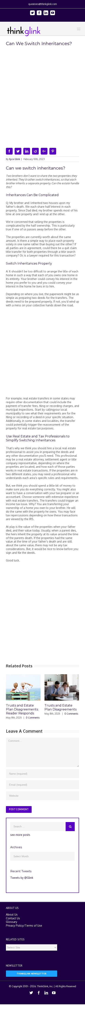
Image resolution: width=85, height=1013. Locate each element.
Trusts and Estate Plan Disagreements (56, 707)
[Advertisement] (42, 353)
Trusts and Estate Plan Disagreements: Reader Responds (18, 709)
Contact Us (13, 918)
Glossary (11, 922)
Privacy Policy (15, 926)
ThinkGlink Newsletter (31, 973)
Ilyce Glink (14, 159)
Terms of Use (33, 926)
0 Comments (28, 717)
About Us (12, 915)
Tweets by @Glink (21, 878)
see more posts (20, 835)
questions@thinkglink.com (42, 4)
